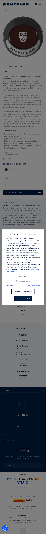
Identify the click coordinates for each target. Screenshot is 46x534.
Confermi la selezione (23, 291)
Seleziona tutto (23, 299)
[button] (5, 528)
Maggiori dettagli (34, 285)
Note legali (9, 285)
